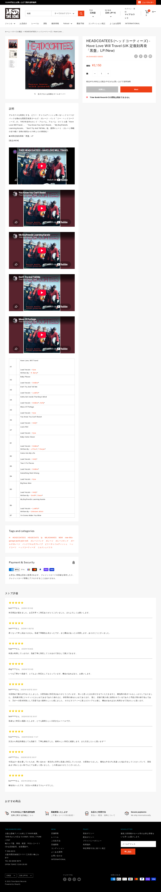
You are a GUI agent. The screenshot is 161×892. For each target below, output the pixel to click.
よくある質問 (115, 23)
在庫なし (102, 89)
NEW (61, 538)
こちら (30, 815)
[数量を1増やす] (108, 73)
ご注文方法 (56, 841)
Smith (33, 495)
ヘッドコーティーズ (27, 547)
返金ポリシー (88, 833)
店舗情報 (55, 833)
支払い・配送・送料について (103, 815)
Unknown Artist (37, 511)
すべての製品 (17, 32)
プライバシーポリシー (92, 841)
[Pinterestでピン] (141, 56)
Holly (42, 403)
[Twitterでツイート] (145, 56)
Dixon (39, 495)
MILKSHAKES (50, 538)
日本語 (8, 875)
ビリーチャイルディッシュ (56, 544)
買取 (45, 23)
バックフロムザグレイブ (32, 544)
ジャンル (8, 23)
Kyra (34, 370)
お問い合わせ (56, 856)
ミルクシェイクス (45, 547)
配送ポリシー (88, 837)
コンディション (57, 848)
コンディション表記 (96, 23)
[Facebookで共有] (136, 56)
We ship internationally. (141, 815)
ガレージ (49, 541)
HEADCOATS (33, 538)
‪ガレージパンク (37, 541)
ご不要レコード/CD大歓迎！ (63, 815)
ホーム (7, 32)
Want (136, 89)
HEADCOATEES (19, 538)
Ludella (35, 393)
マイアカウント (130, 16)
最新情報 (55, 23)
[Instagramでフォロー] (74, 879)
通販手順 (80, 23)
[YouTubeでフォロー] (79, 879)
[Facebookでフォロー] (65, 879)
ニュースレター (148, 2)
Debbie (35, 383)
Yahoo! (66, 23)
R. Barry (34, 373)
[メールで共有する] (150, 56)
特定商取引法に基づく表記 (94, 848)
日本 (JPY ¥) (23, 875)
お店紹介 (23, 23)
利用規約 (86, 845)
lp (42, 538)
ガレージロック (62, 541)
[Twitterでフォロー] (69, 879)
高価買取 (55, 845)
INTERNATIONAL (132, 23)
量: (87, 74)
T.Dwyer (41, 449)
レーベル (35, 23)
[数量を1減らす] (94, 73)
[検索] (81, 13)
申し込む (128, 852)
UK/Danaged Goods (94, 56)
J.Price (34, 449)
